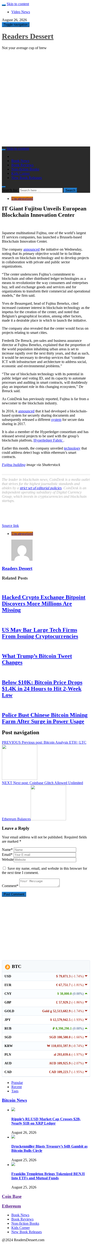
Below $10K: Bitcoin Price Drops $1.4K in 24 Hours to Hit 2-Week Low (42, 688)
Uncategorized (22, 199)
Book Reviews (22, 165)
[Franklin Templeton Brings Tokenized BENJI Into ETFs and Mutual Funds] (13, 1165)
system (56, 420)
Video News (20, 12)
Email (7, 855)
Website (8, 859)
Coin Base (11, 1196)
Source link (10, 526)
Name (7, 850)
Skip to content (18, 4)
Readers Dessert (28, 36)
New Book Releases (26, 178)
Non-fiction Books (25, 169)
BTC (16, 966)
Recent (16, 1087)
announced (31, 249)
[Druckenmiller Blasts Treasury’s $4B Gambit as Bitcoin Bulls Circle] (13, 1137)
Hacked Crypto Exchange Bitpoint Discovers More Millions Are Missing (43, 603)
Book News (20, 161)
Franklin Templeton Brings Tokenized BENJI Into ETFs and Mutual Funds (48, 1176)
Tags (14, 1091)
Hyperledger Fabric (48, 440)
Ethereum (11, 1206)
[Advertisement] (46, 100)
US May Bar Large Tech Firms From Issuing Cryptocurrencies (40, 633)
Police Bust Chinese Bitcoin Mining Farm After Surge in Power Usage (45, 718)
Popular (17, 1083)
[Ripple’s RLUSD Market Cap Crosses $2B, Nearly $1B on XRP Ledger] (13, 1110)
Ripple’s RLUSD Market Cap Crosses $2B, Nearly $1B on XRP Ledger (46, 1121)
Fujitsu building (13, 465)
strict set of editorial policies (41, 488)
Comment (10, 886)
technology (72, 448)
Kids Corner (20, 173)
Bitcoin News (14, 1100)
